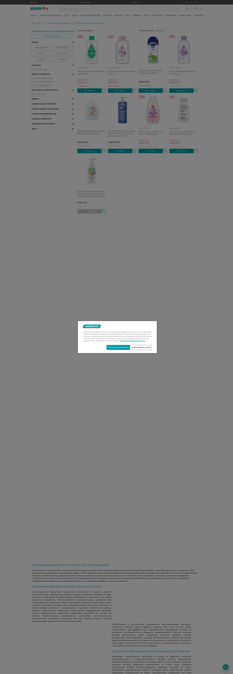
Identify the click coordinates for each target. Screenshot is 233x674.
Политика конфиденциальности (132, 341)
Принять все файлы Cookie (118, 347)
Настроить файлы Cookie (140, 347)
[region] (117, 337)
